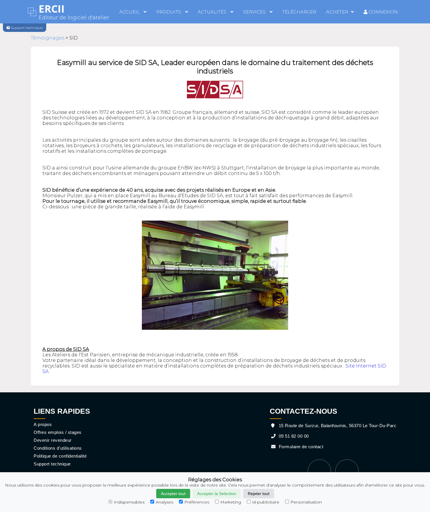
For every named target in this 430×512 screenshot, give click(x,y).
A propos (43, 424)
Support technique (52, 463)
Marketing (230, 502)
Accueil (130, 12)
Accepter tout (173, 493)
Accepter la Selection (216, 493)
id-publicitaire (265, 502)
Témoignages (47, 38)
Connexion (382, 12)
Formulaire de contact (300, 446)
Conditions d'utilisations (58, 448)
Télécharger (299, 12)
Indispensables (129, 502)
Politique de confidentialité (60, 455)
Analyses (164, 502)
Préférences (196, 502)
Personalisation (306, 502)
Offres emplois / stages (58, 432)
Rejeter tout (258, 493)
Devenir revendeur (53, 440)
